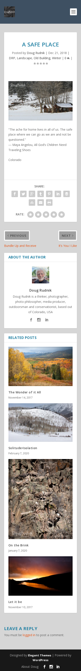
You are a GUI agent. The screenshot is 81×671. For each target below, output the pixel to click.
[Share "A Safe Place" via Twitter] (23, 194)
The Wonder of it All (24, 392)
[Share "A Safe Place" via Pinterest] (49, 194)
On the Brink (18, 545)
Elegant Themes (39, 655)
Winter (56, 58)
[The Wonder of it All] (40, 366)
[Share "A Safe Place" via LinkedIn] (58, 194)
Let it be (15, 602)
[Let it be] (40, 576)
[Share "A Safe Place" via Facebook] (14, 194)
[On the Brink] (40, 499)
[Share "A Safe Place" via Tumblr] (40, 194)
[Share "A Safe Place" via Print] (49, 202)
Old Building (42, 58)
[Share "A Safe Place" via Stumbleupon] (32, 202)
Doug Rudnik (36, 53)
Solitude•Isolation (22, 448)
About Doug (29, 667)
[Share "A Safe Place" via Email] (40, 202)
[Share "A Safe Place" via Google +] (32, 194)
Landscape (24, 58)
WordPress (40, 660)
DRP (12, 58)
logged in (29, 635)
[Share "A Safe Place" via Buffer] (66, 194)
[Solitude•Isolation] (40, 422)
